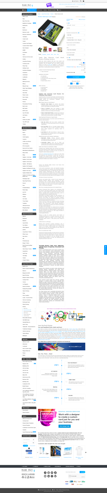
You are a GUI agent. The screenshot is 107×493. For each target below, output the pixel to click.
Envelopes (25, 52)
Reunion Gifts (26, 379)
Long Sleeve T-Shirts (27, 231)
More (52, 54)
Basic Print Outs (26, 21)
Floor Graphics (26, 295)
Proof (68, 57)
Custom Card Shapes (27, 43)
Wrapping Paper (26, 207)
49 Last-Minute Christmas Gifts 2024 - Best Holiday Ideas (28, 395)
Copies (24, 41)
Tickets (24, 124)
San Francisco (70, 331)
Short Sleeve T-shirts (29, 248)
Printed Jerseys (26, 240)
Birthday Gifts (26, 381)
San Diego (59, 332)
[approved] (79, 484)
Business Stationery (27, 34)
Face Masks (29, 225)
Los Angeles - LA (60, 331)
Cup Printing (25, 143)
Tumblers (25, 203)
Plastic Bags (25, 189)
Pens (24, 185)
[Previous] (39, 32)
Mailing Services (26, 81)
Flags (24, 293)
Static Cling (25, 324)
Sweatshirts (25, 251)
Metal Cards (25, 16)
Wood (24, 355)
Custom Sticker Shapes (28, 45)
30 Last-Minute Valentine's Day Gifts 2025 (28, 391)
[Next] (64, 32)
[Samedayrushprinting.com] (27, 5)
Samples (24, 429)
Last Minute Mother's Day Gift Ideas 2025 (29, 400)
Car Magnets (25, 284)
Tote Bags (29, 255)
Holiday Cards (26, 68)
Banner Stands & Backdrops (28, 268)
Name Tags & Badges (27, 88)
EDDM (24, 50)
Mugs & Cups (29, 85)
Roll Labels (25, 108)
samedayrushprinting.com (48, 153)
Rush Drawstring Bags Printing (27, 246)
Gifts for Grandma (27, 388)
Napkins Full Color (29, 170)
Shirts (24, 117)
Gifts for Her (25, 370)
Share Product (82, 19)
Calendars (25, 36)
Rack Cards (25, 106)
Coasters (24, 139)
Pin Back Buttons (29, 187)
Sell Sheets (25, 115)
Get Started (76, 77)
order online (61, 338)
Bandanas (25, 218)
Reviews (48, 54)
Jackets (24, 229)
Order (39, 328)
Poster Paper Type (70, 37)
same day (50, 64)
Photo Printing (26, 304)
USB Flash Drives (26, 205)
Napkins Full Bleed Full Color (29, 168)
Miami (51, 332)
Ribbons (24, 194)
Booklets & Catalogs (29, 23)
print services (62, 337)
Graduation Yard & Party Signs (29, 427)
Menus (24, 83)
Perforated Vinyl (26, 302)
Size (67, 23)
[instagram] (48, 472)
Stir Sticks (25, 198)
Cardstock (25, 346)
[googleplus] (67, 481)
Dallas (78, 331)
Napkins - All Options (27, 163)
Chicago (65, 331)
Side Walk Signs (26, 319)
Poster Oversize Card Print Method (73, 42)
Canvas (24, 281)
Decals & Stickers (29, 286)
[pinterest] (52, 476)
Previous (37, 452)
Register (31, 457)
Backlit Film (25, 266)
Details (40, 54)
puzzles (24, 192)
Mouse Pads (25, 152)
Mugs (29, 154)
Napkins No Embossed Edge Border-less (29, 176)
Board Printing (26, 275)
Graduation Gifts (26, 383)
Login (26, 445)
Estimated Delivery (70, 72)
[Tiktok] (55, 472)
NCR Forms (25, 90)
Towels (24, 257)
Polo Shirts (25, 236)
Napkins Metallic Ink (27, 172)
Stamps (24, 196)
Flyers (24, 54)
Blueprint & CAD (26, 273)
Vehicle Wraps (26, 333)
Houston (75, 331)
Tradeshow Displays (27, 328)
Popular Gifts (29, 363)
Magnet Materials (26, 350)
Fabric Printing (26, 290)
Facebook (29, 450)
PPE (23, 238)
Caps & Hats (25, 222)
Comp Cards (25, 38)
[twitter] (52, 472)
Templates (44, 54)
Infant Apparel (26, 227)
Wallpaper (25, 335)
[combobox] (76, 25)
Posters (24, 101)
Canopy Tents (26, 279)
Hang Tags (25, 65)
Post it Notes (25, 97)
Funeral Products (26, 425)
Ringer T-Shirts (26, 243)
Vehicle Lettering (26, 331)
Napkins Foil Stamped (27, 166)
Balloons (24, 130)
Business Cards (29, 32)
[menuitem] (24, 10)
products (69, 337)
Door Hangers (26, 47)
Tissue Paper (25, 201)
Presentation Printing (27, 103)
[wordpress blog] (55, 476)
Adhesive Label (26, 341)
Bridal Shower (26, 386)
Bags (24, 18)
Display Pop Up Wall (27, 288)
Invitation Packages (27, 70)
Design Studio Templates (28, 423)
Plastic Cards (25, 94)
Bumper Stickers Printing (28, 277)
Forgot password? (32, 445)
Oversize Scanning (27, 299)
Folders (24, 59)
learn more (59, 334)
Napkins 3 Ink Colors (27, 161)
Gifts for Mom (26, 368)
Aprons (24, 216)
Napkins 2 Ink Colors (27, 159)
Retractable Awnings (27, 317)
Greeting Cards (26, 63)
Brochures (25, 29)
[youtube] (45, 476)
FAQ (58, 54)
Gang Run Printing (27, 61)
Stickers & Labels (29, 119)
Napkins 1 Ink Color (29, 157)
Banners (29, 270)
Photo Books (25, 410)
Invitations (25, 72)
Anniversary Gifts (26, 377)
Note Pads (25, 92)
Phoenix (43, 332)
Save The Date (26, 112)
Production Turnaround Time (72, 32)
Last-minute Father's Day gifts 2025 (29, 403)
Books (24, 27)
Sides (68, 47)
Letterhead (25, 74)
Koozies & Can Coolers (28, 148)
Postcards (25, 99)
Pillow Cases (25, 234)
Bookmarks (25, 25)
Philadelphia (47, 332)
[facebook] (45, 472)
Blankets (24, 220)
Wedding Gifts (26, 365)
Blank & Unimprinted (27, 418)
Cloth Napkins (26, 136)
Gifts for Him (25, 372)
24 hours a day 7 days (73, 328)
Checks (24, 134)
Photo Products (26, 412)
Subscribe (82, 472)
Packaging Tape (26, 178)
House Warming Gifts (27, 361)
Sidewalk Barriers (26, 322)
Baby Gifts (25, 374)
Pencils (24, 183)
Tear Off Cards (26, 121)
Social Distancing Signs (29, 432)
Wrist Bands (29, 210)
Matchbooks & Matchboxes (28, 150)
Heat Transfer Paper (27, 348)
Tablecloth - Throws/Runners (29, 326)
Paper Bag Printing (27, 180)
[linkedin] (48, 476)
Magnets (24, 79)
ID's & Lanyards (26, 145)
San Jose (55, 332)
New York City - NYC (53, 331)
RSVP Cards (25, 110)
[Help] (68, 23)
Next (85, 452)
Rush (55, 54)
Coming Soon (26, 420)
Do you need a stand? (71, 52)
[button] (33, 443)
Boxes (24, 132)
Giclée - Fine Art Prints (27, 297)
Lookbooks (25, 77)
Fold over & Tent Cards (28, 56)
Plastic (24, 353)
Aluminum (25, 344)
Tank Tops (25, 253)
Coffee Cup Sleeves (27, 141)
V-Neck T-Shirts (26, 260)
